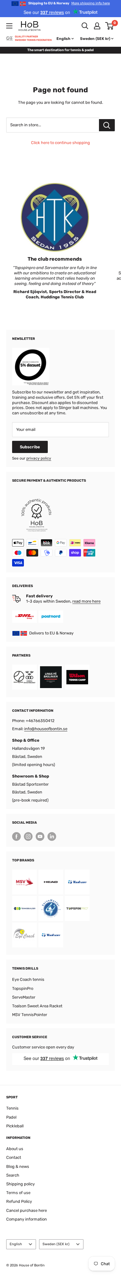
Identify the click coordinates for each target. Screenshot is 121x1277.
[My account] (97, 25)
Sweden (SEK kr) (56, 1244)
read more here (86, 601)
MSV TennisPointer (29, 1014)
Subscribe (30, 447)
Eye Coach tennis (28, 979)
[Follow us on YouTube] (40, 836)
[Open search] (85, 25)
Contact (13, 1157)
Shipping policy (20, 1184)
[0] (110, 26)
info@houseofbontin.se (45, 728)
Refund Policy (19, 1201)
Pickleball (15, 1126)
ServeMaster (23, 997)
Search (12, 1175)
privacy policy (38, 458)
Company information (26, 1219)
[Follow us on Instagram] (28, 836)
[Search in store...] (107, 125)
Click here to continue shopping (60, 142)
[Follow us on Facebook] (16, 836)
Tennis (12, 1108)
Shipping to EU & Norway (69, 3)
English (16, 1244)
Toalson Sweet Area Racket (37, 1006)
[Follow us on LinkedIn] (51, 836)
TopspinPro (22, 988)
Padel (11, 1117)
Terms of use (18, 1192)
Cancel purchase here (26, 1210)
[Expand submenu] (9, 25)
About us (14, 1148)
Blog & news (17, 1166)
